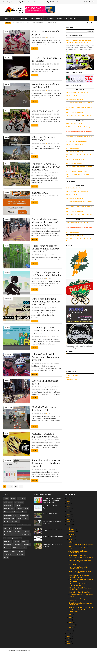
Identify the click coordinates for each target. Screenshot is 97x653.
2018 (68, 519)
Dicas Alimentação (10, 512)
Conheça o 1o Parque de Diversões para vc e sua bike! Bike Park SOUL (45, 166)
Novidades (8, 58)
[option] (48, 23)
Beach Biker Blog (71, 379)
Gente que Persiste (24, 525)
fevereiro (72, 625)
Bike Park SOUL (39, 192)
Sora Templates (13, 650)
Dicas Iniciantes (9, 518)
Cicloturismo (49, 18)
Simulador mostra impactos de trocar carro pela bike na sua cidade (45, 463)
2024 (69, 503)
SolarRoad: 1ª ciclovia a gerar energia (80, 607)
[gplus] (93, 1)
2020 (69, 514)
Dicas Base (22, 512)
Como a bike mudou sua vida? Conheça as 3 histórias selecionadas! (45, 301)
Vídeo (7, 137)
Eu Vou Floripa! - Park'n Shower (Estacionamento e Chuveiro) (45, 330)
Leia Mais (35, 48)
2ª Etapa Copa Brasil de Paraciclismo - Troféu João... (80, 588)
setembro (72, 537)
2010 (69, 641)
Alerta (7, 84)
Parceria (24, 541)
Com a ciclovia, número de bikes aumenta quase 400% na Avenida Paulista (45, 222)
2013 (68, 633)
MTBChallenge (8, 538)
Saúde (13, 551)
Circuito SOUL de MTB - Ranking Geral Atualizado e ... (80, 610)
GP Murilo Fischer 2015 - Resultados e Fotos (43, 408)
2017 (68, 522)
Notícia (7, 219)
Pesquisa (7, 548)
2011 (68, 638)
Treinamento (8, 554)
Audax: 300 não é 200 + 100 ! (45, 110)
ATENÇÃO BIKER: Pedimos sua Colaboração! (45, 86)
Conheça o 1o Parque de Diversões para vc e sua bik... (79, 561)
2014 (69, 631)
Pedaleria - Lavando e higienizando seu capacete (44, 435)
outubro (71, 534)
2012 (68, 636)
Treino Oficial (19, 554)
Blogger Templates (24, 650)
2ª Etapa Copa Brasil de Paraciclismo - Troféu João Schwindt (45, 357)
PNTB (14, 548)
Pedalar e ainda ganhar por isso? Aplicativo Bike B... (79, 576)
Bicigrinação (8, 502)
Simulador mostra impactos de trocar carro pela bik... (80, 604)
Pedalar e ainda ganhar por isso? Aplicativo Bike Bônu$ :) (46, 274)
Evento (8, 22)
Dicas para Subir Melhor (50, 513)
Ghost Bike (7, 528)
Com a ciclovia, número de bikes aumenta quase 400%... (78, 568)
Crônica (19, 508)
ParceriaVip (7, 544)
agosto (71, 539)
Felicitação (15, 521)
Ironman (26, 531)
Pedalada (17, 544)
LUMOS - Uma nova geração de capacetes (46, 59)
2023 (68, 506)
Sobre (58, 2)
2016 (69, 524)
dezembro (72, 529)
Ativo (67, 377)
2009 (69, 644)
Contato (15, 2)
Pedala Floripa (7, 2)
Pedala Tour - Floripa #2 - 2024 (21, 23)
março (71, 622)
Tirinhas (20, 551)
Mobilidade (25, 535)
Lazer (6, 535)
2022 (68, 509)
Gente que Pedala (33, 2)
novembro (72, 532)
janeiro (71, 627)
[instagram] (87, 1)
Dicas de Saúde (23, 515)
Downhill (19, 518)
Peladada (26, 544)
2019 (69, 516)
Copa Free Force (9, 508)
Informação (8, 298)
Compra (17, 505)
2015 (68, 527)
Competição (8, 407)
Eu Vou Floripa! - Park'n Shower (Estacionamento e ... (78, 584)
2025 (68, 501)
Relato (6, 551)
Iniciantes (18, 531)
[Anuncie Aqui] (40, 12)
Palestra (16, 541)
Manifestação (15, 535)
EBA (26, 518)
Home (6, 18)
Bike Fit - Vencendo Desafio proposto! (45, 33)
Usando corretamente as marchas (53, 536)
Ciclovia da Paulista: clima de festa (44, 382)
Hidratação (17, 528)
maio (70, 617)
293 (16, 487)
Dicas (7, 31)
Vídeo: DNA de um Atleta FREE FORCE (44, 139)
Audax (7, 111)
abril (70, 620)
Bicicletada (21, 499)
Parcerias (42, 2)
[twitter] (90, 1)
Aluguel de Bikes (51, 2)
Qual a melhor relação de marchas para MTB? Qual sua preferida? (78, 41)
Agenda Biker (22, 2)
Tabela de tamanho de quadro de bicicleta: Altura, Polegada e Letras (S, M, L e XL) (52, 500)
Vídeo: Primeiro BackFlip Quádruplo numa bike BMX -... (80, 572)
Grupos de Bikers (36, 18)
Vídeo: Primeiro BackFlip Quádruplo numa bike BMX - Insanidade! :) (45, 248)
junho (71, 615)
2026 (69, 498)
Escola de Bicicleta (72, 375)
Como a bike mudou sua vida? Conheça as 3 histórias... (80, 580)
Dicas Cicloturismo (10, 515)
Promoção (23, 548)
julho (70, 542)
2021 (68, 511)
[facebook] (84, 1)
